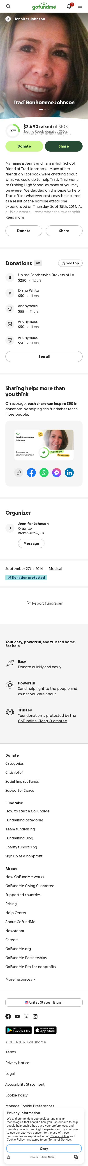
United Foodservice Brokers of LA (46, 275)
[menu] (79, 6)
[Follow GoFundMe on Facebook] (8, 1016)
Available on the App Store (45, 1030)
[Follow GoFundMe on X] (26, 1016)
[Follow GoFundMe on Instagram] (35, 1016)
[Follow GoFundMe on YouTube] (17, 1016)
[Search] (8, 6)
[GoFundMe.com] (44, 6)
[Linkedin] (69, 473)
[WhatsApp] (44, 473)
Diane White (28, 290)
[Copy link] (18, 473)
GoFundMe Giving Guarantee (42, 721)
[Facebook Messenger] (56, 473)
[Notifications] (69, 6)
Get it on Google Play (18, 1030)
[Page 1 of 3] (41, 109)
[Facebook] (31, 473)
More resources (18, 979)
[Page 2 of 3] (45, 109)
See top (72, 263)
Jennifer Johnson (33, 524)
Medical (55, 569)
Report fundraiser (47, 603)
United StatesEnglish (46, 1002)
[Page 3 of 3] (48, 109)
